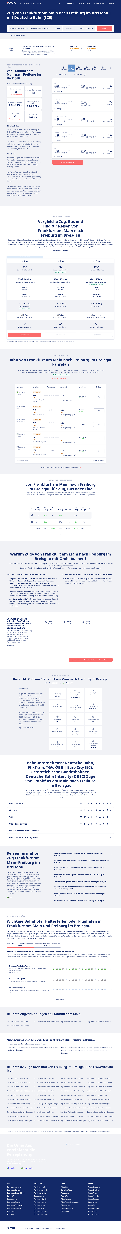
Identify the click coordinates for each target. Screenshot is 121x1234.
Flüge (33, 3)
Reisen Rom (92, 1211)
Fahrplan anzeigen (15, 119)
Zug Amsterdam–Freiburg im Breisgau (74, 1108)
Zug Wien (10, 1214)
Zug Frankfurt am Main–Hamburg (99, 1022)
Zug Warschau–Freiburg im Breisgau (100, 1116)
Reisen (90, 1183)
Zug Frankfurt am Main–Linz (70, 1022)
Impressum (29, 1228)
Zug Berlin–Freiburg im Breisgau (45, 1108)
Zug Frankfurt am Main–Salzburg (18, 1082)
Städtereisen (92, 1202)
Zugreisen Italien (13, 1190)
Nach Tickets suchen (15, 95)
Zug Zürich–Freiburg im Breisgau (99, 1108)
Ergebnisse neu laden (59, 378)
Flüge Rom (65, 1211)
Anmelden (111, 3)
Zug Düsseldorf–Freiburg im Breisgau (47, 1120)
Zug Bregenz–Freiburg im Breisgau (19, 1120)
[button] (56, 28)
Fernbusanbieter (40, 1193)
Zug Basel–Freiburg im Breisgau (71, 1116)
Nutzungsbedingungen (44, 1228)
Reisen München (94, 1196)
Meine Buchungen (84, 3)
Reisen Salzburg (94, 1187)
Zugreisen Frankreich (15, 1205)
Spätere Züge (98, 460)
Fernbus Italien (39, 1205)
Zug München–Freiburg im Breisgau (73, 1104)
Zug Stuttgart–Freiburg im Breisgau (46, 1116)
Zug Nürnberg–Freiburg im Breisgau (100, 1120)
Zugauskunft (12, 1199)
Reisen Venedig (93, 1208)
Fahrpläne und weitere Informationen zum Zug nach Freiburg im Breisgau (84, 1052)
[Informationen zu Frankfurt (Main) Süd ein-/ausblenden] (111, 990)
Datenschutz (60, 1228)
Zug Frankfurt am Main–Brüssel (71, 1095)
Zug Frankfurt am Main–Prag (44, 1095)
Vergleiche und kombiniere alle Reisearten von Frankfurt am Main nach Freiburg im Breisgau (33, 1049)
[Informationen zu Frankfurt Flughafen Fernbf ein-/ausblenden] (111, 969)
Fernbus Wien (39, 1208)
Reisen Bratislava (94, 1190)
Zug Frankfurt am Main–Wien (17, 1022)
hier (80, 467)
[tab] (61, 74)
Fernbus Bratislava (41, 1214)
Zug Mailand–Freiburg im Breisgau (19, 1104)
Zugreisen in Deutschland (28, 1131)
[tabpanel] (79, 645)
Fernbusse (38, 1183)
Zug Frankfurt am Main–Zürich (44, 1091)
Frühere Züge (23, 460)
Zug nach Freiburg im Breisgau (51, 1131)
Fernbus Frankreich (41, 1190)
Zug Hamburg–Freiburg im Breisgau (20, 1112)
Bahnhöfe (10, 1196)
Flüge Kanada (66, 1199)
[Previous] (31, 508)
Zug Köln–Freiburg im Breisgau (18, 1116)
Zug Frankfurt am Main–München (46, 1082)
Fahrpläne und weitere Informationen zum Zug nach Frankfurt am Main (87, 1048)
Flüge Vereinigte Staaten (70, 1202)
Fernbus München (41, 1211)
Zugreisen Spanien (14, 1202)
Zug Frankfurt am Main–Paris (44, 1078)
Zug (20, 3)
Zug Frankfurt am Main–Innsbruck (99, 1082)
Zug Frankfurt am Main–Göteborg (19, 1099)
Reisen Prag (92, 1193)
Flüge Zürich (65, 1187)
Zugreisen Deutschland (15, 1193)
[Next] (110, 68)
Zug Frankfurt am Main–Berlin (17, 1087)
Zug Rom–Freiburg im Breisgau (98, 1104)
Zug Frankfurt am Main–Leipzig (18, 1026)
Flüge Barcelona (67, 1208)
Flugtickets (65, 1193)
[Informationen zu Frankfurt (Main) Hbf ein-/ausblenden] (111, 980)
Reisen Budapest (94, 1199)
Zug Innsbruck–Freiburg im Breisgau (20, 1108)
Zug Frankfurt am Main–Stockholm (72, 1087)
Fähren (39, 3)
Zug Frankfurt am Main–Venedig (72, 1091)
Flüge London (66, 1205)
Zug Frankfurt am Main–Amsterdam (46, 1022)
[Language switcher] (71, 3)
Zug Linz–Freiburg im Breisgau (44, 1112)
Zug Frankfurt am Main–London (71, 1078)
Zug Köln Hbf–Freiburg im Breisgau (73, 1120)
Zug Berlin (11, 1211)
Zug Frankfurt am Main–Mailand (98, 1078)
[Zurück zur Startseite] (13, 3)
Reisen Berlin (92, 1205)
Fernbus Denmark (41, 1202)
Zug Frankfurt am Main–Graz (44, 1099)
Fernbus (26, 3)
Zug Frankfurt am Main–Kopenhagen (20, 1091)
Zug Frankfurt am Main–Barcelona (99, 1087)
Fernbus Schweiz (40, 1199)
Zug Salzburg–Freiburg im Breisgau (46, 1104)
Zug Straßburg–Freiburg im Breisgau (100, 1112)
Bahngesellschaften (14, 1187)
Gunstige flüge (66, 1190)
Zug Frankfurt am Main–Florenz (18, 1095)
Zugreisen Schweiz (14, 1208)
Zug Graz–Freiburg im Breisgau (71, 1112)
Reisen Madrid (93, 1214)
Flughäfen (64, 1196)
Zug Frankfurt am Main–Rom (70, 1082)
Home (9, 1131)
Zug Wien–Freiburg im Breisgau (71, 1099)
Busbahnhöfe (39, 1196)
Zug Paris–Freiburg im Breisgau (98, 1099)
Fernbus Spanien (40, 1187)
